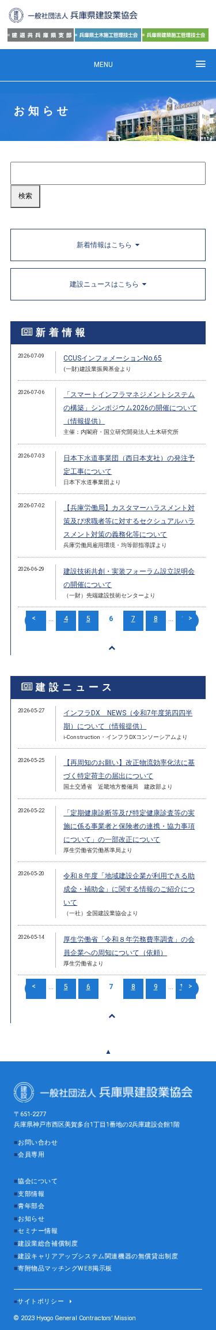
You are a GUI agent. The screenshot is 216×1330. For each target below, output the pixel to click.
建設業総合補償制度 (48, 1243)
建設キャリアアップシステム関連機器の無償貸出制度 (98, 1256)
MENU (103, 65)
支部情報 (31, 1194)
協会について (38, 1181)
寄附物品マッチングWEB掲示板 (65, 1268)
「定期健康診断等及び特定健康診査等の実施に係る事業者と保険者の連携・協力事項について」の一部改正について (129, 826)
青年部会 (31, 1206)
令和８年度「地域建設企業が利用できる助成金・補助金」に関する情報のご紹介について (129, 889)
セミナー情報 (38, 1231)
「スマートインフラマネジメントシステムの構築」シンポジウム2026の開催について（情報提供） (130, 408)
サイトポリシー (40, 1301)
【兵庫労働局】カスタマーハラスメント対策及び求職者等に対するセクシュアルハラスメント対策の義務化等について (129, 521)
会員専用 (31, 1154)
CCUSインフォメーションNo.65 (112, 358)
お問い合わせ (38, 1142)
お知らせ (31, 1219)
